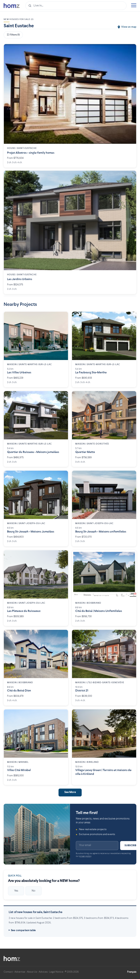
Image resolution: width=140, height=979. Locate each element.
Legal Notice (56, 972)
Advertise (19, 972)
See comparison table (23, 930)
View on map (128, 27)
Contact (8, 972)
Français (131, 972)
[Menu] (133, 5)
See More (70, 792)
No (33, 890)
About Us (32, 972)
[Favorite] (131, 50)
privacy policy (85, 856)
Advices (43, 972)
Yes (16, 890)
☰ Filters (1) (13, 34)
